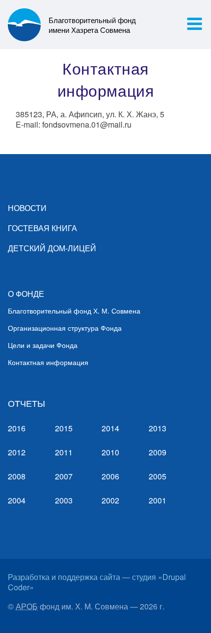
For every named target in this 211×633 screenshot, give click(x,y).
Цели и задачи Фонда (43, 345)
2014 (110, 428)
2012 (17, 452)
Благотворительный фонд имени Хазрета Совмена (92, 24)
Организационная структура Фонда (65, 328)
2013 (157, 428)
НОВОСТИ (27, 207)
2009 (157, 452)
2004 (17, 500)
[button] (194, 23)
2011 (64, 452)
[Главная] (28, 24)
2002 (110, 500)
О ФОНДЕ (26, 293)
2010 (110, 452)
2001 (157, 500)
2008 (17, 476)
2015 (64, 428)
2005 (157, 476)
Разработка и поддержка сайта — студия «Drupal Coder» (97, 582)
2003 (64, 500)
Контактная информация (48, 362)
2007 (64, 476)
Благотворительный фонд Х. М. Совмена (74, 311)
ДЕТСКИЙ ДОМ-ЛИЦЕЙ (52, 248)
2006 (110, 476)
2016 (17, 428)
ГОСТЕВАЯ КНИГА (42, 228)
